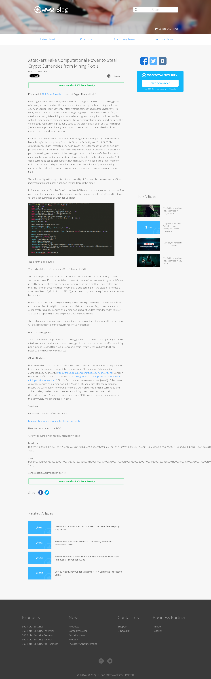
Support (122, 626)
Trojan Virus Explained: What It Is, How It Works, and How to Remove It (172, 227)
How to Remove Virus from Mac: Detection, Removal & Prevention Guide (84, 543)
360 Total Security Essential (38, 631)
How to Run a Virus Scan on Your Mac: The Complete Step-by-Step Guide (87, 528)
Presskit (73, 639)
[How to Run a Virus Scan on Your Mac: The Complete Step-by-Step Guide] (39, 527)
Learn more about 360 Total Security (76, 85)
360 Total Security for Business (40, 644)
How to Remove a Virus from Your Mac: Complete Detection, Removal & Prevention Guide (87, 558)
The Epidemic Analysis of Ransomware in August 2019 (172, 211)
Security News (163, 39)
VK (163, 61)
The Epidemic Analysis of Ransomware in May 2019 (172, 261)
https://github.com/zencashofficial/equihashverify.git (84, 372)
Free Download (160, 83)
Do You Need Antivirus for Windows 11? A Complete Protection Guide (88, 573)
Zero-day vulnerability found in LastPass (172, 244)
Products (86, 39)
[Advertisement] (160, 144)
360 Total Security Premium (38, 635)
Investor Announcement (83, 644)
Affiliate (157, 626)
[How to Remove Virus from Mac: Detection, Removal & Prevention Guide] (39, 542)
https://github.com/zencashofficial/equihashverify (54, 420)
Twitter (153, 61)
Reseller (157, 631)
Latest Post (47, 39)
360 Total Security (51, 94)
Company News (125, 39)
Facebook (144, 61)
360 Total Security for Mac (37, 639)
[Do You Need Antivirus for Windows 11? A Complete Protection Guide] (39, 573)
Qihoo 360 (124, 631)
